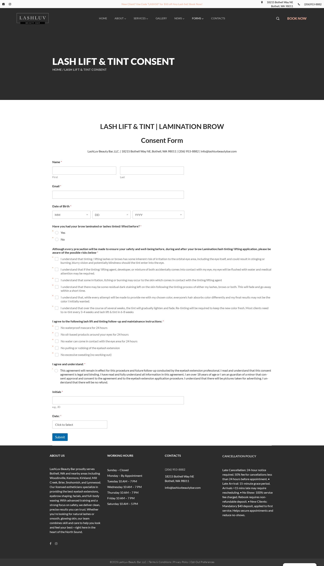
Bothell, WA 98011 (282, 6)
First (55, 177)
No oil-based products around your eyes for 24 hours (95, 334)
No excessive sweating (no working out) (86, 354)
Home (57, 69)
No (63, 239)
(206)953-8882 (313, 4)
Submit (60, 437)
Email (56, 186)
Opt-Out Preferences (202, 562)
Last (122, 177)
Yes (63, 232)
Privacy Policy (180, 562)
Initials (57, 392)
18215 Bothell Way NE (280, 2)
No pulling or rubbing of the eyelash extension (90, 348)
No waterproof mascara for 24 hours (84, 327)
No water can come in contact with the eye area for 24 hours (99, 341)
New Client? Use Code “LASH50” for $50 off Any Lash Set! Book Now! (162, 4)
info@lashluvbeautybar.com (183, 487)
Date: (56, 416)
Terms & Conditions (160, 562)
